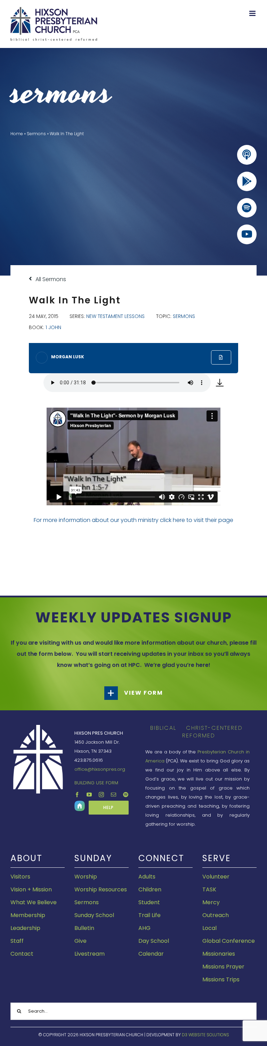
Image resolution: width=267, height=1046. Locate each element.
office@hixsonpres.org (99, 769)
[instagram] (101, 794)
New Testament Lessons (115, 316)
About (26, 858)
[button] (133, 693)
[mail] (113, 794)
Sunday (93, 858)
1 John (53, 327)
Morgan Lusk (67, 357)
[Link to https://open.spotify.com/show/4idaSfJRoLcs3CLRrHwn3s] (247, 208)
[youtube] (89, 794)
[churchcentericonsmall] (79, 803)
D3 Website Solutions (205, 1035)
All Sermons (50, 279)
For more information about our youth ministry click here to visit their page (133, 520)
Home (16, 134)
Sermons (36, 134)
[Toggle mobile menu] (253, 13)
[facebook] (77, 794)
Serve (216, 858)
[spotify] (125, 794)
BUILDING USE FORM (96, 782)
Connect (161, 858)
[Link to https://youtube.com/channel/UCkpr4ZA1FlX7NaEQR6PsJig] (247, 234)
